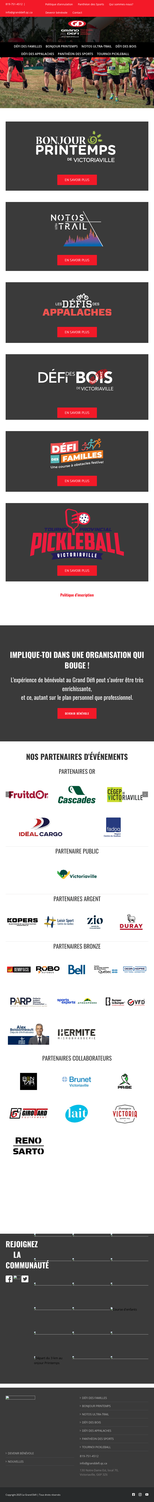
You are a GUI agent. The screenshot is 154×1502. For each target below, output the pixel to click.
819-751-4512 (89, 1456)
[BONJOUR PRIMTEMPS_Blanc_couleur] (77, 128)
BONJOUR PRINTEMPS (96, 1406)
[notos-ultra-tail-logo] (77, 209)
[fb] (9, 1277)
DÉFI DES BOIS (91, 1422)
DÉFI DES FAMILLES (94, 1398)
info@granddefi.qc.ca (19, 12)
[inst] (17, 1277)
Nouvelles (15, 1461)
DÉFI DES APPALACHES (96, 1430)
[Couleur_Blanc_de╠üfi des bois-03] (77, 361)
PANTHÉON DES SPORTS (98, 1439)
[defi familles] (77, 438)
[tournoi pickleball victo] (77, 510)
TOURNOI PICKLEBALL (96, 1447)
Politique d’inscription (77, 595)
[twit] (24, 1277)
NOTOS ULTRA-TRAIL (95, 1414)
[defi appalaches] (77, 289)
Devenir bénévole (21, 1453)
